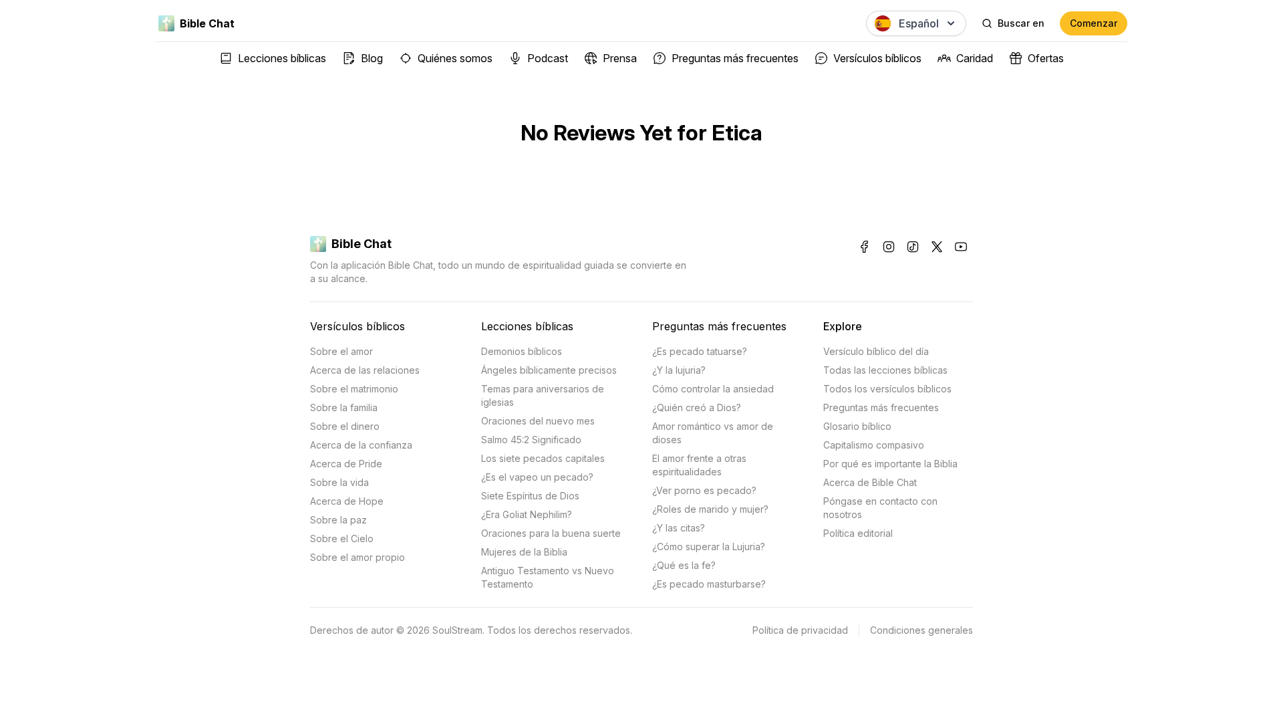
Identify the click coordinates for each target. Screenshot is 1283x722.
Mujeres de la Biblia (524, 552)
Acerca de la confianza (361, 445)
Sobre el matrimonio (354, 388)
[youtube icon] (961, 247)
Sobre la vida (339, 482)
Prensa (620, 58)
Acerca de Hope (347, 501)
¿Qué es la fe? (684, 565)
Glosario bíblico (857, 426)
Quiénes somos (455, 58)
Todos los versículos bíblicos (887, 388)
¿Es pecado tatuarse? (699, 351)
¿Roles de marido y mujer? (710, 509)
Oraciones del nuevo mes (538, 421)
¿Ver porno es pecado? (704, 490)
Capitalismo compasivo (873, 445)
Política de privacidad (800, 630)
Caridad (974, 58)
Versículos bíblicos (877, 58)
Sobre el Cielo (342, 538)
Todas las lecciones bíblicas (885, 370)
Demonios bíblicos (521, 351)
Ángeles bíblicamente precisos (549, 370)
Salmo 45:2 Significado (531, 439)
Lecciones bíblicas (282, 58)
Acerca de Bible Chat (870, 482)
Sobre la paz (338, 519)
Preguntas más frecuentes (735, 58)
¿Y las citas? (678, 527)
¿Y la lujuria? (679, 370)
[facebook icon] (865, 247)
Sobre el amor (341, 351)
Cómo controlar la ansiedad (713, 388)
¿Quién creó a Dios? (696, 407)
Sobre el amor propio (357, 557)
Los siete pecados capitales (543, 458)
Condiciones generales (921, 630)
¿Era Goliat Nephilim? (526, 514)
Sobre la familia (344, 407)
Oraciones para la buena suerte (551, 533)
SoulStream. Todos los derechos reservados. (532, 630)
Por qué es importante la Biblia (890, 463)
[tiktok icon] (913, 247)
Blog (372, 58)
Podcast (547, 58)
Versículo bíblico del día (876, 351)
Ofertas (1046, 58)
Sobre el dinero (345, 426)
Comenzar (1093, 23)
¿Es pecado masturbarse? (709, 584)
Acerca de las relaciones (365, 370)
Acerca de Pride (346, 463)
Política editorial (858, 533)
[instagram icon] (889, 247)
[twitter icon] (937, 247)
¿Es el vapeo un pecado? (537, 477)
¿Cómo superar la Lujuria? (708, 546)
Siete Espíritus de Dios (530, 495)
